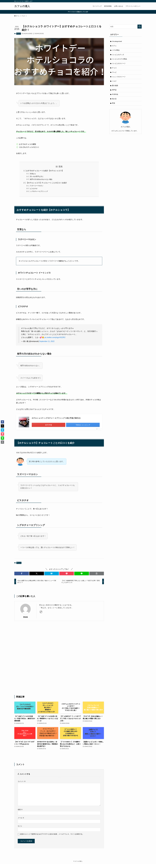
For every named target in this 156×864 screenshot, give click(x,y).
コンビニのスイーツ (118, 63)
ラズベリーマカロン (36, 186)
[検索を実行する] (139, 27)
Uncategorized (117, 41)
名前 (20, 809)
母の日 (114, 99)
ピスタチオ (33, 188)
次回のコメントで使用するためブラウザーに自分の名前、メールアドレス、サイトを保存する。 (52, 834)
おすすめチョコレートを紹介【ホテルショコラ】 (45, 171)
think (25, 617)
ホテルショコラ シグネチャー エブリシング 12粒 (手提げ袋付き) (56, 418)
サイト (20, 826)
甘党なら (33, 174)
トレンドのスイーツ (118, 77)
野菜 (113, 103)
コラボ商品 (115, 50)
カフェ (114, 46)
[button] (21, 573)
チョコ (18, 33)
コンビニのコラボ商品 (119, 59)
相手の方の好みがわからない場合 (41, 179)
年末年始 (115, 94)
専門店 (114, 90)
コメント (22, 781)
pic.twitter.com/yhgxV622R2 (54, 337)
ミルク (114, 81)
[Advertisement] (59, 658)
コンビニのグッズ (118, 54)
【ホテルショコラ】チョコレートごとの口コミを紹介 (46, 183)
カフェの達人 (22, 6)
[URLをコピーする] (96, 573)
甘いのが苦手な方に (36, 176)
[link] (41, 611)
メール (21, 818)
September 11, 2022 (46, 341)
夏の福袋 (115, 85)
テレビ (114, 72)
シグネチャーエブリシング (39, 191)
